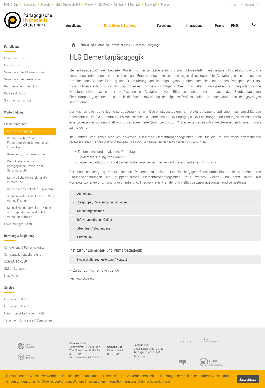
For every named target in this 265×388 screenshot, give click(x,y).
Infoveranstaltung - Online (94, 220)
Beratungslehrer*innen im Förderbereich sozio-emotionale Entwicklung (28, 142)
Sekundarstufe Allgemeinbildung (25, 72)
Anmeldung (84, 194)
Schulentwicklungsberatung (22, 254)
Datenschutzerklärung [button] (154, 381)
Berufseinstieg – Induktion (22, 86)
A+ (235, 5)
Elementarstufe (14, 58)
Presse (165, 4)
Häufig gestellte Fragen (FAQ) (24, 313)
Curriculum (84, 237)
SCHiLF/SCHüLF (15, 262)
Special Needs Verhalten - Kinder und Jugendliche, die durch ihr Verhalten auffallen (29, 212)
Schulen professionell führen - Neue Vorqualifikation (31, 198)
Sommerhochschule (17, 100)
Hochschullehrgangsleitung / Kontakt (102, 259)
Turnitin (118, 4)
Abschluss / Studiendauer (94, 228)
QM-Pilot (103, 4)
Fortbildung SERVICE (18, 306)
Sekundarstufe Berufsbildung (23, 79)
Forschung (164, 25)
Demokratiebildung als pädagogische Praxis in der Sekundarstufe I (25, 166)
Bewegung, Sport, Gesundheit (27, 154)
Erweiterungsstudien (18, 224)
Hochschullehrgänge (20, 131)
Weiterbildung (121, 45)
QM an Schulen (14, 269)
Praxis (219, 25)
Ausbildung (74, 25)
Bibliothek (134, 4)
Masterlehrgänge (15, 124)
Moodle (45, 4)
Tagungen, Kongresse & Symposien (28, 320)
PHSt (234, 25)
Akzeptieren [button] (248, 379)
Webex (89, 4)
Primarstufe (12, 65)
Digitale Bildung (14, 93)
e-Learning (29, 4)
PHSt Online (11, 4)
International (194, 25)
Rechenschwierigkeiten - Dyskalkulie (31, 189)
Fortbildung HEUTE (17, 299)
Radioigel (150, 4)
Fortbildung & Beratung (120, 25)
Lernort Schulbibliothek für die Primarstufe (27, 180)
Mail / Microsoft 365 (67, 4)
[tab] (165, 194)
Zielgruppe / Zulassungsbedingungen (102, 202)
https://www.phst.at (28, 20)
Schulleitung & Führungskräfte (24, 247)
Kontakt (249, 5)
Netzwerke (11, 276)
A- (230, 5)
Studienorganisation (90, 211)
